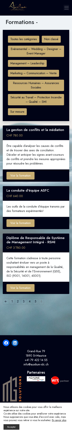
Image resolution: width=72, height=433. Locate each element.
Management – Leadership (27, 63)
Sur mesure (17, 112)
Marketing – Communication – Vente (33, 73)
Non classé (51, 39)
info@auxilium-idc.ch (36, 364)
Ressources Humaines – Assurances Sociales (36, 85)
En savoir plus (59, 420)
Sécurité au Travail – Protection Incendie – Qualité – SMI (36, 99)
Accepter (11, 427)
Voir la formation (20, 175)
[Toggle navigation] (66, 8)
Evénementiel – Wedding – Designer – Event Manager (36, 51)
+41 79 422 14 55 (36, 360)
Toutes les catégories (23, 39)
